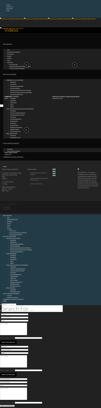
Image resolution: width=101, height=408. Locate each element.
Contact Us (9, 6)
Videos (8, 4)
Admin (5, 184)
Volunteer (9, 8)
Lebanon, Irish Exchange (36, 183)
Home (8, 10)
